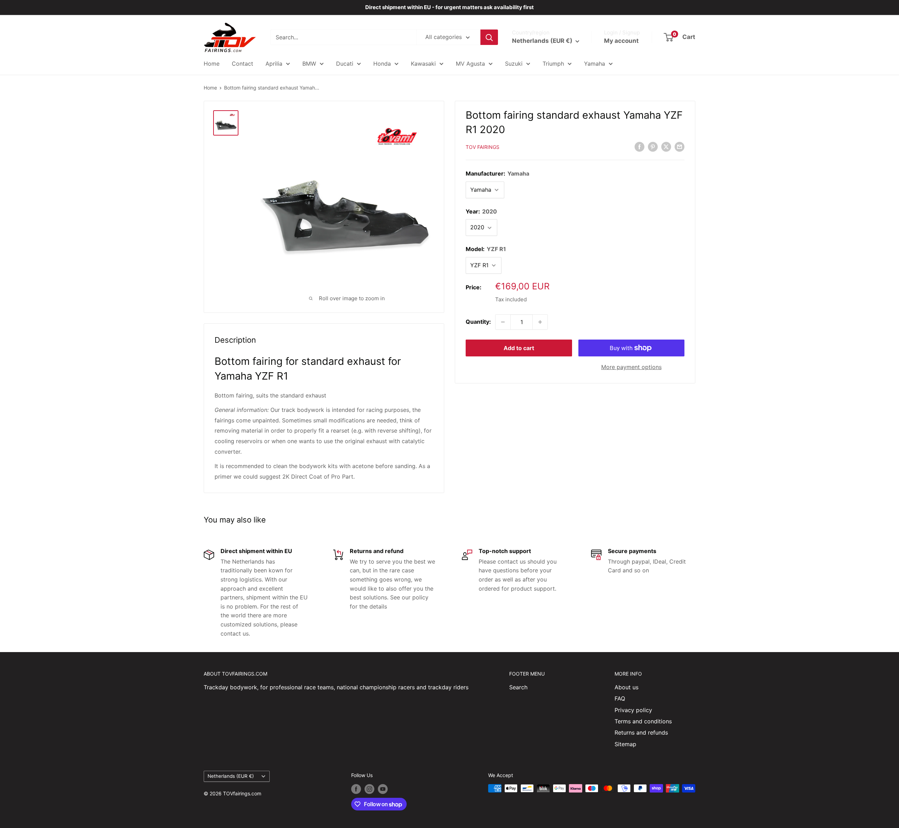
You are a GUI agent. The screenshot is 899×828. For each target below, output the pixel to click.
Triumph (553, 63)
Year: (481, 211)
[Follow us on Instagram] (369, 789)
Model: (486, 249)
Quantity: (478, 321)
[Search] (489, 37)
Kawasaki (423, 63)
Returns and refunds (641, 732)
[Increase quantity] (540, 322)
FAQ (620, 698)
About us (626, 687)
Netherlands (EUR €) (231, 776)
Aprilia (273, 63)
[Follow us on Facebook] (356, 789)
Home (211, 63)
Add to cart (519, 347)
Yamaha (594, 63)
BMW (309, 63)
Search (518, 687)
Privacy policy (633, 710)
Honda (382, 63)
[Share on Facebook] (639, 147)
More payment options (631, 366)
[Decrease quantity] (503, 322)
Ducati (344, 63)
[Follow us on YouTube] (383, 789)
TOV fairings (482, 147)
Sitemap (625, 744)
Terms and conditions (643, 721)
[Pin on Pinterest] (653, 147)
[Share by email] (679, 147)
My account (621, 40)
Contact (242, 63)
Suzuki (514, 63)
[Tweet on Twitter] (666, 147)
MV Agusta (470, 63)
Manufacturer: (497, 173)
